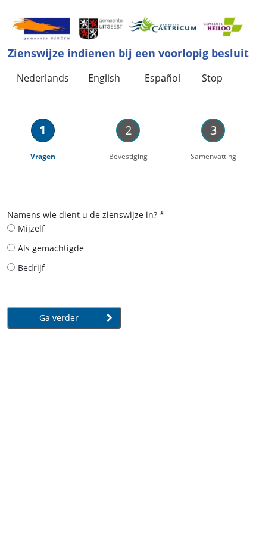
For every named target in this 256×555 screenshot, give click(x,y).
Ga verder (60, 317)
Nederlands (43, 78)
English (104, 78)
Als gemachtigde (51, 248)
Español (162, 78)
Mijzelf (31, 228)
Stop (212, 78)
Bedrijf (31, 267)
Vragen (42, 156)
